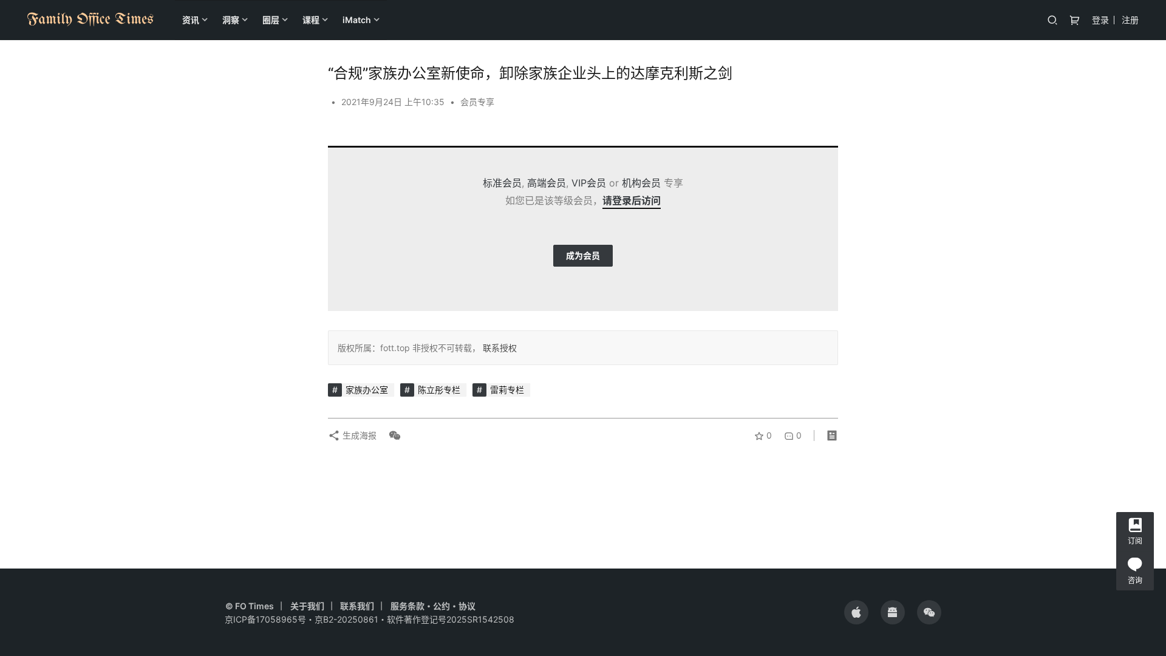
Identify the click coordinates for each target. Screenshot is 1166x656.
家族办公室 (367, 389)
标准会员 (502, 183)
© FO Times (249, 606)
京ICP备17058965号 (265, 619)
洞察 (230, 20)
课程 (310, 20)
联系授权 (498, 348)
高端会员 (546, 183)
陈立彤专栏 (439, 389)
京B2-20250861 (346, 619)
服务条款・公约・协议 (433, 606)
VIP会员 (588, 183)
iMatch (357, 20)
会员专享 (477, 102)
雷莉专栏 (507, 389)
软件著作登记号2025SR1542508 (450, 619)
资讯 (190, 20)
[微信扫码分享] (392, 435)
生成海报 (358, 435)
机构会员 (641, 183)
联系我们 (357, 606)
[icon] (856, 612)
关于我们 (307, 606)
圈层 (270, 20)
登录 (1100, 20)
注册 (1130, 20)
